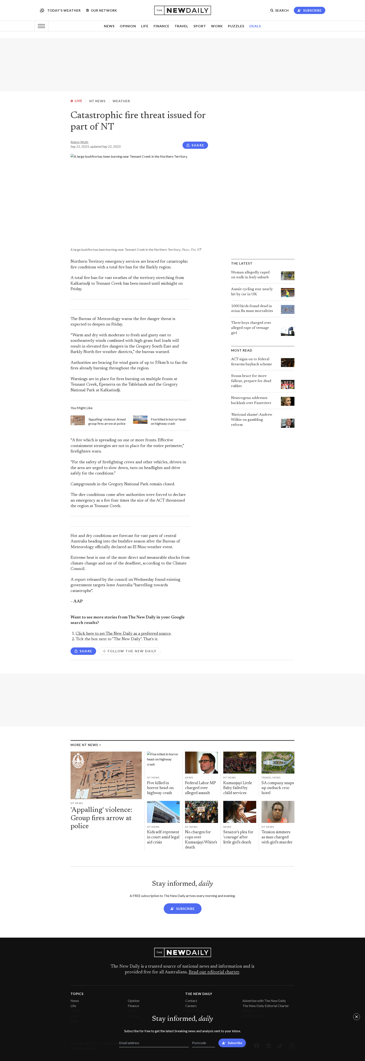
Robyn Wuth (79, 142)
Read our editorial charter (214, 972)
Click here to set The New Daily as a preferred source (123, 634)
